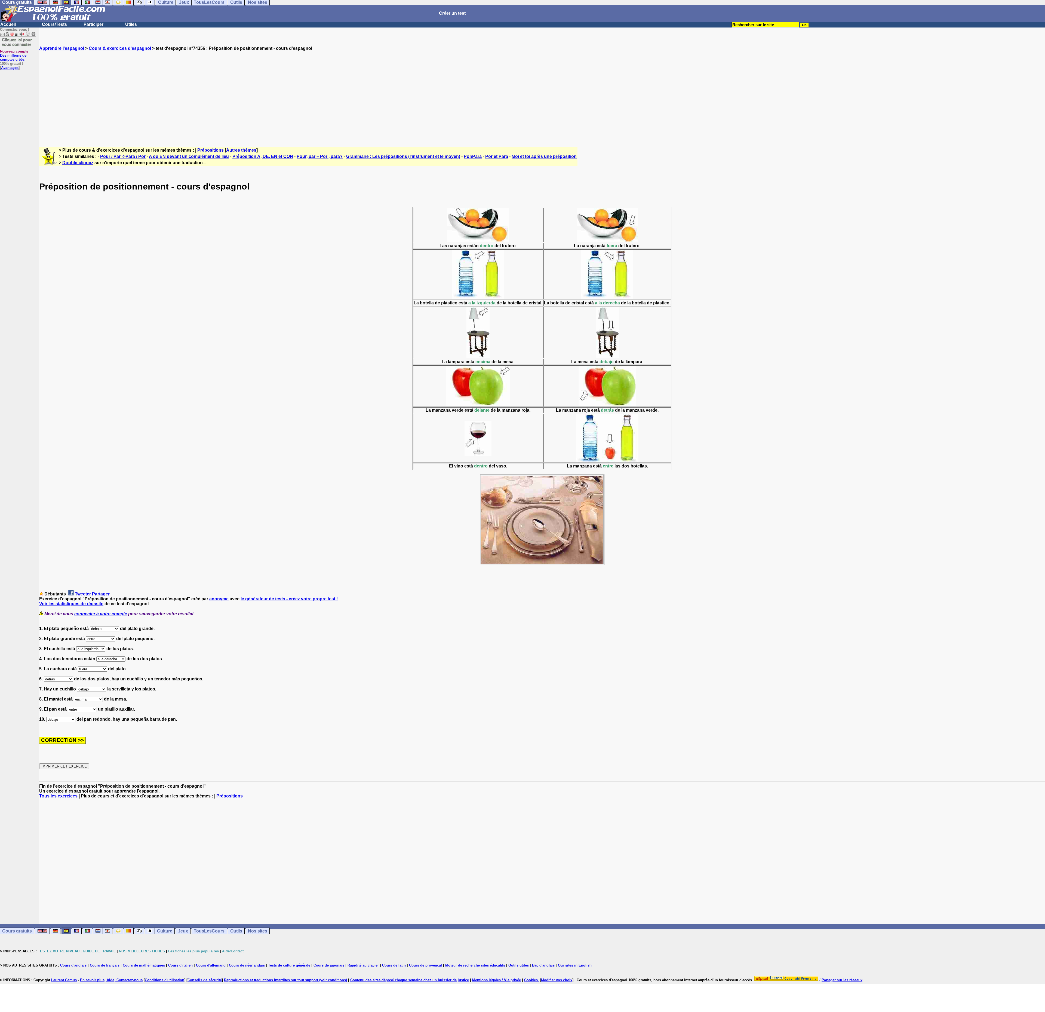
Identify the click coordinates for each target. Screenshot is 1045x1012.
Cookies (531, 980)
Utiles (131, 24)
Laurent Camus (64, 980)
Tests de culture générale (289, 965)
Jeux (183, 931)
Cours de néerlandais (247, 965)
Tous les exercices (58, 796)
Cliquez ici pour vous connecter (17, 42)
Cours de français (104, 965)
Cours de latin (394, 965)
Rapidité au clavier (363, 965)
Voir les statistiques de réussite (71, 603)
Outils (236, 931)
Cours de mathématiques (144, 965)
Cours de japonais (329, 965)
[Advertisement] (542, 94)
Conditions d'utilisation (164, 980)
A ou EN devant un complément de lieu (189, 156)
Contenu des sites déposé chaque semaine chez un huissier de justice (409, 980)
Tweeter (83, 594)
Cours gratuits (17, 931)
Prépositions (210, 150)
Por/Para (473, 156)
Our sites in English (575, 965)
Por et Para (496, 156)
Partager (101, 594)
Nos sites (257, 931)
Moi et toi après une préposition (544, 156)
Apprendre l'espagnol (61, 48)
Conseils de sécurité (205, 980)
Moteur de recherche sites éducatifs (475, 965)
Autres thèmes (241, 150)
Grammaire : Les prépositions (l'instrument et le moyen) (403, 156)
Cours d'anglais (73, 965)
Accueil (8, 24)
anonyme (219, 599)
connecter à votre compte (100, 614)
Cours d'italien (180, 965)
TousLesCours (209, 931)
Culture (164, 931)
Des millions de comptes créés (14, 55)
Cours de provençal (425, 965)
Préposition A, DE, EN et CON (262, 156)
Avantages (10, 68)
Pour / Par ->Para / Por (123, 156)
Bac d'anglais (543, 965)
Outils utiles (518, 965)
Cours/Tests (54, 24)
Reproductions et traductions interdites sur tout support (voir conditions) (285, 980)
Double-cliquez (77, 162)
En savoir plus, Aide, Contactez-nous (111, 980)
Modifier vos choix (556, 980)
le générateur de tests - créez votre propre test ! (289, 599)
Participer (93, 24)
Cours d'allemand (211, 965)
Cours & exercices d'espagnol (120, 48)
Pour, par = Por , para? (320, 156)
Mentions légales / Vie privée (496, 980)
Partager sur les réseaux (842, 980)
